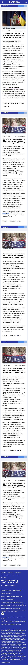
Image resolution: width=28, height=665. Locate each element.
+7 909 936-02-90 (9, 599)
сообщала (5, 213)
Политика (5, 5)
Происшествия (5, 575)
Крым (5, 221)
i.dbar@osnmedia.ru (8, 598)
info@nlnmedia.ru (8, 593)
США (19, 221)
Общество (10, 572)
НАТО (22, 103)
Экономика (18, 572)
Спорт (17, 575)
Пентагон (12, 221)
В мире (12, 575)
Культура (3, 577)
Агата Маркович (22, 30)
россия (6, 106)
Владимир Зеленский (10, 103)
